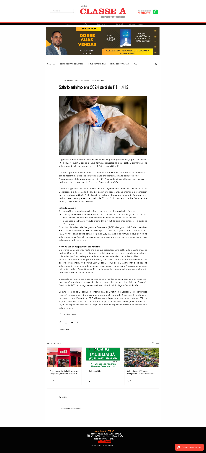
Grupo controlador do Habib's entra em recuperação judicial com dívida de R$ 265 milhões (64, 372)
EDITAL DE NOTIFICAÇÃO (119, 64)
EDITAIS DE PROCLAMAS (97, 64)
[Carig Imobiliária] (103, 357)
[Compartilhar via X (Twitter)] (66, 322)
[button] (156, 64)
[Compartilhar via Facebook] (60, 322)
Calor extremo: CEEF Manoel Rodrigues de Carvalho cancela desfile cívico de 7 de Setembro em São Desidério (141, 372)
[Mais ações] (145, 80)
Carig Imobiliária (94, 371)
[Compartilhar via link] (77, 322)
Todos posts (51, 64)
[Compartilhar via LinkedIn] (72, 322)
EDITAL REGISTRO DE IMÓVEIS (71, 64)
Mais (135, 64)
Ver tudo (155, 343)
